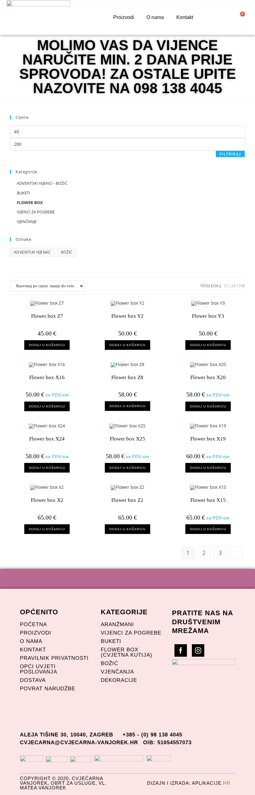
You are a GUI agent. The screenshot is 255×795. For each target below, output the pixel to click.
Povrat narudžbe (47, 689)
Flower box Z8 (127, 377)
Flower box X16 (47, 377)
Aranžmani (117, 624)
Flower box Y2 (127, 316)
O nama (155, 17)
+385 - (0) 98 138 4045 (152, 735)
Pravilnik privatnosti (54, 658)
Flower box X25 (127, 439)
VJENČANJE (27, 221)
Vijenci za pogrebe (131, 633)
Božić (109, 663)
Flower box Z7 (47, 316)
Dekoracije (119, 680)
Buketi (111, 641)
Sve (242, 285)
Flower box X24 (47, 439)
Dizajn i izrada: (188, 783)
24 (233, 285)
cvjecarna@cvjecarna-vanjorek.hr (79, 742)
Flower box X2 (47, 500)
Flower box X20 (208, 377)
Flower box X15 (208, 500)
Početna (33, 624)
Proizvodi (123, 17)
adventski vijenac (32, 252)
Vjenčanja (117, 672)
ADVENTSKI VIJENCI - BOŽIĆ (42, 183)
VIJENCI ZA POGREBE (36, 212)
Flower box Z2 (127, 500)
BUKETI (23, 193)
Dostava (33, 680)
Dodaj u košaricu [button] (47, 345)
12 (226, 285)
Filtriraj (230, 154)
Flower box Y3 (208, 316)
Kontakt (184, 17)
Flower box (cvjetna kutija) (126, 652)
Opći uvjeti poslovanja (38, 669)
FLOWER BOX (30, 202)
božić (66, 252)
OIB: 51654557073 (167, 742)
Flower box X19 (208, 439)
